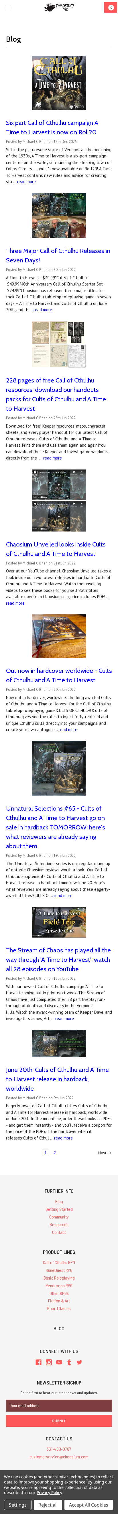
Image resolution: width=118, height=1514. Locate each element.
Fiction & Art (59, 1300)
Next (102, 1152)
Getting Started (59, 1209)
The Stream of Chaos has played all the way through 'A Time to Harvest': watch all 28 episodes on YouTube (58, 959)
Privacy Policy (49, 1492)
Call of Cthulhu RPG (59, 1262)
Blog (59, 1201)
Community (59, 1216)
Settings (18, 1505)
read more (26, 181)
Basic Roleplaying (59, 1277)
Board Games (59, 1308)
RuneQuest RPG (59, 1270)
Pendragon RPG (59, 1285)
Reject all (48, 1505)
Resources (59, 1224)
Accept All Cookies (88, 1505)
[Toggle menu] (8, 8)
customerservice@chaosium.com (59, 1456)
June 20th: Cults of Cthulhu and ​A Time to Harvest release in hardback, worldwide (57, 1079)
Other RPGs (59, 1293)
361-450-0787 (59, 1449)
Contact (59, 1232)
